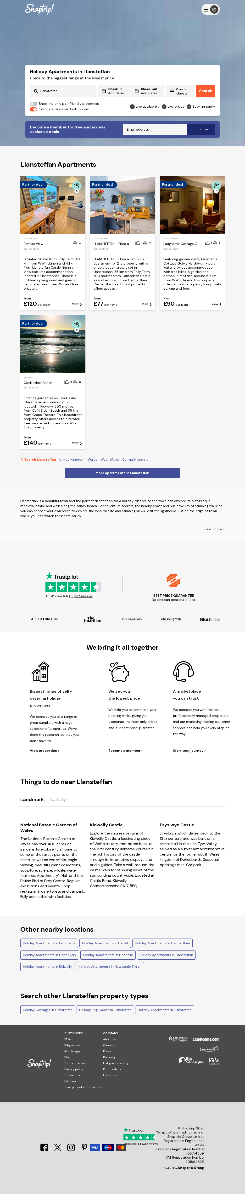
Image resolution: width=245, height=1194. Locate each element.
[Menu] (210, 9)
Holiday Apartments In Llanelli (105, 943)
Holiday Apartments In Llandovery (49, 955)
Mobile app (72, 1051)
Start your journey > (189, 751)
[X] (58, 1150)
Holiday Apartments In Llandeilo (108, 955)
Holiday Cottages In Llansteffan (47, 1010)
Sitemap (70, 1081)
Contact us (72, 1075)
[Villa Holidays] (211, 1063)
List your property (115, 1063)
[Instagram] (71, 1150)
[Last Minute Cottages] (176, 1040)
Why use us (72, 1045)
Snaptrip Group (191, 1168)
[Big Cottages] (189, 1063)
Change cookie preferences (83, 1087)
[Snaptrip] (39, 9)
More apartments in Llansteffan (122, 473)
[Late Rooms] (203, 1040)
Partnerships (112, 1069)
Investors (109, 1075)
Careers (108, 1045)
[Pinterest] (84, 1150)
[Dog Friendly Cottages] (206, 1051)
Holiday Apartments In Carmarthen (162, 943)
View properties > (45, 751)
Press (107, 1051)
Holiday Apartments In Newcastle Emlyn (109, 966)
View (75, 304)
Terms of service (75, 1063)
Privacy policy (74, 1069)
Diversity (109, 1057)
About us (109, 1039)
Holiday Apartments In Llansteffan (166, 955)
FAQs (68, 1039)
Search (205, 90)
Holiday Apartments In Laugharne (49, 943)
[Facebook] (44, 1150)
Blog (67, 1057)
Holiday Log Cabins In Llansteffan (105, 1010)
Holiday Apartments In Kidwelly (47, 966)
